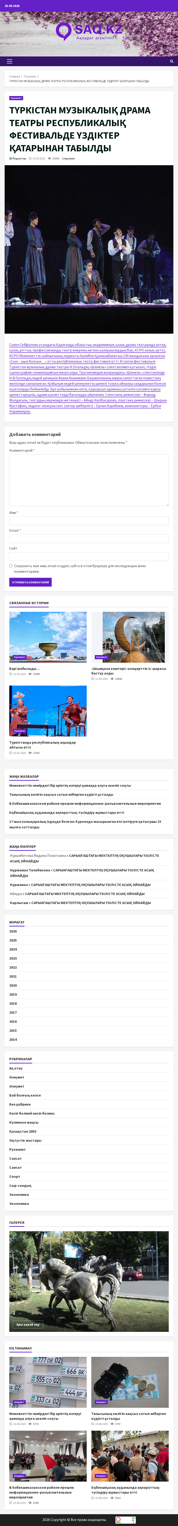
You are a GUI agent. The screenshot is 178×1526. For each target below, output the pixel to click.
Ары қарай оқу (27, 1324)
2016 (13, 1021)
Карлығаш (19, 902)
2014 (13, 1039)
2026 (13, 931)
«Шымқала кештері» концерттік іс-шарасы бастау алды (130, 637)
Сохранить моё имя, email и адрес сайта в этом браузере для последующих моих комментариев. (80, 568)
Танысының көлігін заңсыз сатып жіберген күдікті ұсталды (61, 794)
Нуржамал (19, 884)
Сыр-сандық (20, 1185)
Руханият (16, 97)
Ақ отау (15, 1068)
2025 (13, 940)
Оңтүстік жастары (25, 1140)
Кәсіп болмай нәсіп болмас (32, 1113)
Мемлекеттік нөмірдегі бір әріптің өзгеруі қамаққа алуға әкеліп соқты (70, 785)
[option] (89, 1281)
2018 (13, 1003)
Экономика (19, 1194)
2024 (13, 949)
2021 (13, 976)
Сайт (13, 548)
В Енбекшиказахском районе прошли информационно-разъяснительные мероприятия (85, 803)
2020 (13, 985)
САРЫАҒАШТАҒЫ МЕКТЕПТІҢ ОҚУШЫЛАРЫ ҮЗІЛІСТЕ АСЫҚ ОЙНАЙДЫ (91, 884)
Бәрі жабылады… (48, 637)
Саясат (15, 1158)
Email (15, 530)
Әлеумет (16, 1077)
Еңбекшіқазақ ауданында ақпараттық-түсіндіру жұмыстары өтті (66, 812)
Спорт (14, 1176)
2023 (13, 958)
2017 (13, 1012)
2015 (13, 1030)
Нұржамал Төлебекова (30, 870)
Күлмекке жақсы (23, 1122)
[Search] (171, 61)
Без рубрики (20, 1104)
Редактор (19, 158)
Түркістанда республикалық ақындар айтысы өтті (48, 711)
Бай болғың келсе (25, 1095)
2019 (13, 994)
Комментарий (22, 450)
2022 (13, 967)
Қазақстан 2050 (22, 1131)
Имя (13, 512)
